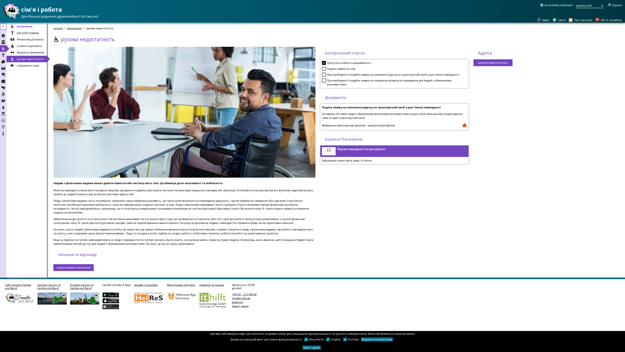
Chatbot (336, 339)
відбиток (237, 302)
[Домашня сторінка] (10, 19)
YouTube (353, 339)
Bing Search (316, 339)
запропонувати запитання (73, 267)
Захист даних (311, 347)
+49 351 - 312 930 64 (244, 294)
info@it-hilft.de (241, 298)
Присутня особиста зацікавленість (349, 63)
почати (58, 28)
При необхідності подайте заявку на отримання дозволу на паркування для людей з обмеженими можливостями (389, 82)
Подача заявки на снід (341, 69)
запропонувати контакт (493, 63)
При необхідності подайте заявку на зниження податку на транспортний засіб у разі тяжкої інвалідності (393, 74)
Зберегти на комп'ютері (377, 339)
